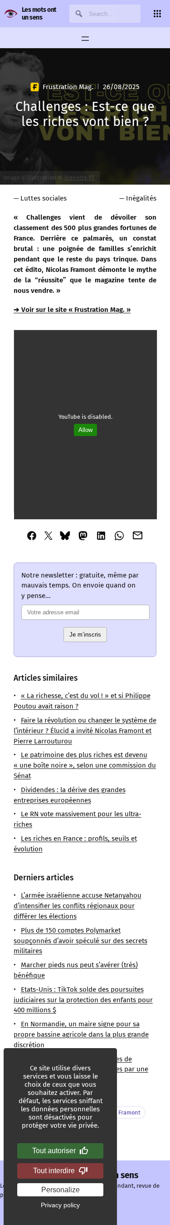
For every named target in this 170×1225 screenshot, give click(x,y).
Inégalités (141, 198)
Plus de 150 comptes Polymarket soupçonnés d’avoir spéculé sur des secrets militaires (80, 940)
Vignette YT (79, 177)
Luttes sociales (43, 198)
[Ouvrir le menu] (85, 38)
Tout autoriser (54, 1151)
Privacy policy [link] (60, 1205)
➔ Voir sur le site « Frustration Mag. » (72, 310)
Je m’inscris (85, 634)
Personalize (60, 1190)
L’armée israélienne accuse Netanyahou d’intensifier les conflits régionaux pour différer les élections (77, 905)
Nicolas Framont (119, 1112)
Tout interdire (54, 1171)
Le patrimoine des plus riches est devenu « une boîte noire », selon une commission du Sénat (85, 765)
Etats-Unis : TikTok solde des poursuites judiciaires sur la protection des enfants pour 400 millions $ (83, 999)
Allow (85, 430)
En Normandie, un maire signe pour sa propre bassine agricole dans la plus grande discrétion (81, 1034)
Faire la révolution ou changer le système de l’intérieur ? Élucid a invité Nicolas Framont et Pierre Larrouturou (85, 730)
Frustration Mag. (68, 87)
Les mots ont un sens (39, 13)
